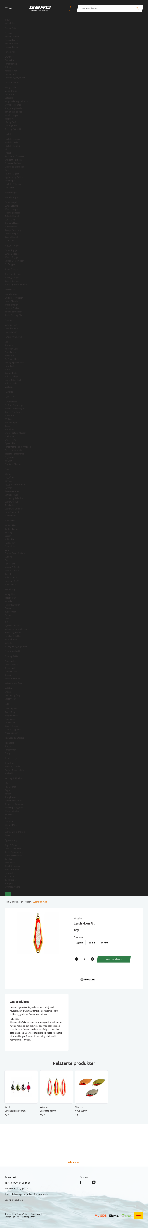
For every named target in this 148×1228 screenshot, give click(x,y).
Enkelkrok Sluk (11, 664)
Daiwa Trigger (11, 250)
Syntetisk (9, 574)
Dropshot (9, 763)
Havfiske (9, 134)
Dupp (7, 703)
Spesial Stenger (12, 281)
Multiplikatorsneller (14, 298)
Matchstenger (11, 115)
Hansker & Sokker (13, 636)
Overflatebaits (11, 352)
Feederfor (9, 60)
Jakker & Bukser (12, 605)
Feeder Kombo (11, 47)
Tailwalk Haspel (12, 216)
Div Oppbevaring (12, 887)
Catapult (9, 98)
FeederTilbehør (12, 36)
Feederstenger (12, 40)
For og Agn (10, 52)
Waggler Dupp (11, 715)
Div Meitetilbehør (13, 105)
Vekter (8, 793)
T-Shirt (8, 622)
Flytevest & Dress (13, 625)
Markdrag (9, 387)
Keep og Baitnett (13, 129)
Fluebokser (10, 436)
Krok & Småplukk (12, 651)
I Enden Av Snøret (13, 337)
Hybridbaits (10, 366)
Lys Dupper (10, 722)
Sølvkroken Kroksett (14, 156)
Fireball (8, 153)
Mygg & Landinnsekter (15, 484)
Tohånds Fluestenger (15, 408)
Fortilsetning (11, 63)
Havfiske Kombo (12, 146)
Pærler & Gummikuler (15, 770)
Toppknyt (9, 118)
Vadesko (9, 601)
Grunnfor (9, 57)
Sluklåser (9, 688)
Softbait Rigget (12, 376)
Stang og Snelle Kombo (16, 284)
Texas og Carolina (13, 766)
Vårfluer (8, 481)
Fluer (7, 469)
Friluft (7, 828)
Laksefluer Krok (12, 512)
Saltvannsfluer (11, 495)
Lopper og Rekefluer (14, 498)
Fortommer (10, 749)
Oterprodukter (12, 811)
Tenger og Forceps (14, 804)
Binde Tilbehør (11, 529)
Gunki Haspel (11, 226)
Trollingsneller (11, 304)
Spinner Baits (11, 373)
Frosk (7, 369)
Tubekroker (10, 505)
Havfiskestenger (12, 139)
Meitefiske (10, 23)
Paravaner (9, 814)
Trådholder (10, 539)
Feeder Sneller (11, 43)
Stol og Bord (11, 125)
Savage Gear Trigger (14, 261)
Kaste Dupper (11, 712)
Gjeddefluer (10, 515)
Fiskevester (10, 608)
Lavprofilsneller (12, 301)
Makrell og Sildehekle (14, 166)
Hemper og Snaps (13, 695)
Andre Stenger (12, 269)
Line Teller (9, 187)
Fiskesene (9, 320)
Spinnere (9, 345)
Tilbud (7, 20)
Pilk (6, 149)
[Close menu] (8, 894)
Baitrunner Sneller (13, 311)
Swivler (8, 692)
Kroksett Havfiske (13, 160)
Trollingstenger (12, 277)
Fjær (7, 560)
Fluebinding (10, 520)
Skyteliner (9, 429)
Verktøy (8, 532)
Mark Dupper (11, 708)
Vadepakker (10, 594)
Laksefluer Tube (12, 502)
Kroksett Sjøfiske (13, 163)
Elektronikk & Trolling (15, 832)
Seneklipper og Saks (14, 807)
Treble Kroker (11, 668)
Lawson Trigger (12, 254)
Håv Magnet (10, 786)
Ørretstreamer (12, 491)
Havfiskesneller (12, 142)
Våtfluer (8, 474)
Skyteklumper (11, 422)
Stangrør (9, 883)
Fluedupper (10, 719)
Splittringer (10, 699)
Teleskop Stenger (13, 274)
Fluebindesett (11, 584)
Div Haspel (9, 240)
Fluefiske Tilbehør (13, 464)
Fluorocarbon (11, 332)
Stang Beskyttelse (13, 855)
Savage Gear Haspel (14, 230)
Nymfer (8, 488)
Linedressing (10, 440)
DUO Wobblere (12, 359)
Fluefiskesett (11, 401)
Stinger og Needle (13, 108)
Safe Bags (9, 859)
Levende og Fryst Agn (15, 77)
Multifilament (11, 325)
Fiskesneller (10, 289)
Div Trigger (10, 264)
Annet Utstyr (11, 758)
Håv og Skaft (11, 122)
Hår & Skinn (10, 563)
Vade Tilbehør (11, 639)
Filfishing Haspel (12, 212)
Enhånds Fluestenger (14, 405)
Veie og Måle (11, 825)
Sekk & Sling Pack (13, 848)
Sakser (8, 536)
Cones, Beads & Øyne (15, 553)
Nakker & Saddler (13, 567)
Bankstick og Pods (13, 112)
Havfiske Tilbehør (13, 184)
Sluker (7, 342)
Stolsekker (10, 876)
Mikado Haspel (11, 233)
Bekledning (10, 589)
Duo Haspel (10, 219)
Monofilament (11, 328)
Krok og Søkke (11, 656)
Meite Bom (10, 94)
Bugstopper (10, 611)
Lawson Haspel (11, 206)
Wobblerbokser (12, 869)
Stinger (8, 746)
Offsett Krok (11, 671)
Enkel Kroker (10, 661)
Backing (8, 426)
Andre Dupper (11, 733)
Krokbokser (10, 546)
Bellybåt (8, 460)
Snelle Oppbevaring (14, 852)
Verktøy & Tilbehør (14, 778)
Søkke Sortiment (13, 678)
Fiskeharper (10, 180)
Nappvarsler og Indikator (16, 101)
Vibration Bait (11, 348)
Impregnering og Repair (16, 646)
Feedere (8, 33)
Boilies (8, 67)
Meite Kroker (11, 91)
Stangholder (10, 797)
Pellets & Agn (11, 70)
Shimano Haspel (12, 223)
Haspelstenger (11, 197)
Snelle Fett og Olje (13, 315)
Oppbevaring (11, 840)
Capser (8, 615)
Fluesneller (10, 415)
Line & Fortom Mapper (15, 433)
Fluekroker (10, 543)
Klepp (7, 790)
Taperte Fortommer (14, 453)
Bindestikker (10, 525)
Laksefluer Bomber (14, 508)
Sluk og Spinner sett (14, 362)
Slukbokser (10, 862)
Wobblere (9, 355)
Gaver (7, 835)
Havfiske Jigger (12, 173)
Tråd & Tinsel (11, 577)
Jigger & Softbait (13, 380)
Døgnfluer (9, 477)
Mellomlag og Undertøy (16, 629)
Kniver (7, 818)
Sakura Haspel (11, 237)
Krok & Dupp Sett (13, 729)
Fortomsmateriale (13, 450)
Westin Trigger (12, 257)
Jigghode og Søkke (14, 177)
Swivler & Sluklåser (13, 683)
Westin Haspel (11, 209)
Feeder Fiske (10, 28)
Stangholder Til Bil (13, 800)
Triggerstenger (12, 245)
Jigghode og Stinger (14, 738)
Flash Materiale (12, 570)
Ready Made (10, 87)
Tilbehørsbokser (12, 866)
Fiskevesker (10, 873)
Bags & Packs (11, 845)
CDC (7, 550)
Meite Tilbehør (12, 82)
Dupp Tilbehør (11, 726)
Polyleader (9, 457)
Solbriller (9, 643)
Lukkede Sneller (12, 308)
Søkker (8, 675)
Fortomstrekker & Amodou (18, 447)
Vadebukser (10, 598)
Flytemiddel (10, 443)
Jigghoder (9, 743)
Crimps (8, 753)
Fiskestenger (11, 192)
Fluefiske (9, 392)
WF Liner (9, 419)
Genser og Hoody (13, 632)
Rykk (7, 170)
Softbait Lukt (11, 383)
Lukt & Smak (10, 74)
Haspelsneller (11, 294)
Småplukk (9, 773)
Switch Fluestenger (14, 412)
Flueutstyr (9, 396)
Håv (6, 783)
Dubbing (8, 556)
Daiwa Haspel (11, 202)
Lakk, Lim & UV (11, 581)
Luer (7, 618)
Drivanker (9, 821)
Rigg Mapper (10, 880)
